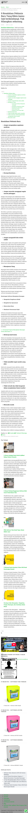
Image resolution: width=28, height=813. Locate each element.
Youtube (6, 796)
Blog (5, 803)
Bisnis (7, 7)
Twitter (18, 433)
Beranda (2, 7)
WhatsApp (24, 433)
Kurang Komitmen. (12, 96)
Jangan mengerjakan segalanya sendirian (16, 94)
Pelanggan (6, 798)
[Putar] (2, 653)
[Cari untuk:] (14, 631)
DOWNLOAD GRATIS (9, 802)
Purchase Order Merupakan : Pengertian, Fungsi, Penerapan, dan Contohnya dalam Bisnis (14, 604)
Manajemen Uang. (12, 102)
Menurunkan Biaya (15, 109)
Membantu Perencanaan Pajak (17, 110)
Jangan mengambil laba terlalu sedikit (16, 100)
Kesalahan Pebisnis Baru (7, 27)
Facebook (12, 433)
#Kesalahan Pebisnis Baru (11, 436)
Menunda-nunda (11, 117)
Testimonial (7, 800)
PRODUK (6, 795)
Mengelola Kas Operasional (17, 107)
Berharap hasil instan (12, 111)
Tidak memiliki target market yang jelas (16, 113)
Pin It (3, 435)
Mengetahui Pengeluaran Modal (18, 106)
